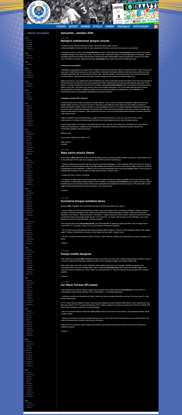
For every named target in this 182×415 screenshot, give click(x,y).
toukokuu (29, 42)
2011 (26, 278)
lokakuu (29, 71)
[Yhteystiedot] (141, 26)
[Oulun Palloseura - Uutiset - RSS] (156, 28)
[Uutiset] (73, 26)
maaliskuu (29, 57)
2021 (26, 62)
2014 (26, 189)
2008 (26, 370)
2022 (26, 53)
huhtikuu (29, 44)
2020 (26, 68)
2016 (26, 129)
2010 (26, 309)
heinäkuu (29, 73)
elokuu (28, 95)
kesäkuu (29, 40)
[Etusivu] (61, 26)
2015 (26, 158)
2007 (26, 401)
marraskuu (30, 134)
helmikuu (29, 47)
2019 (26, 81)
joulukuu (29, 92)
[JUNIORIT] (110, 26)
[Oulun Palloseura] (37, 12)
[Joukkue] (85, 26)
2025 (26, 38)
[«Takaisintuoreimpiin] (37, 33)
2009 (26, 339)
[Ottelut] (98, 26)
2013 (26, 219)
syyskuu (29, 108)
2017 (26, 103)
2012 (26, 248)
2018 (26, 90)
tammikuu (29, 49)
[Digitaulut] (123, 26)
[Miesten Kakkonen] (148, 3)
